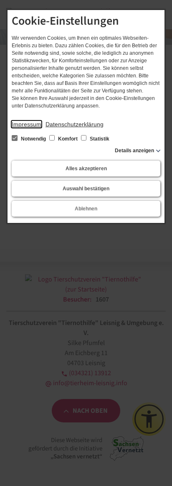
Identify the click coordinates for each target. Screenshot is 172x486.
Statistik (99, 139)
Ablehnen (86, 209)
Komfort (68, 139)
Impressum (26, 124)
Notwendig (33, 139)
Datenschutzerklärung (75, 124)
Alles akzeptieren (86, 168)
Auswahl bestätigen (86, 189)
